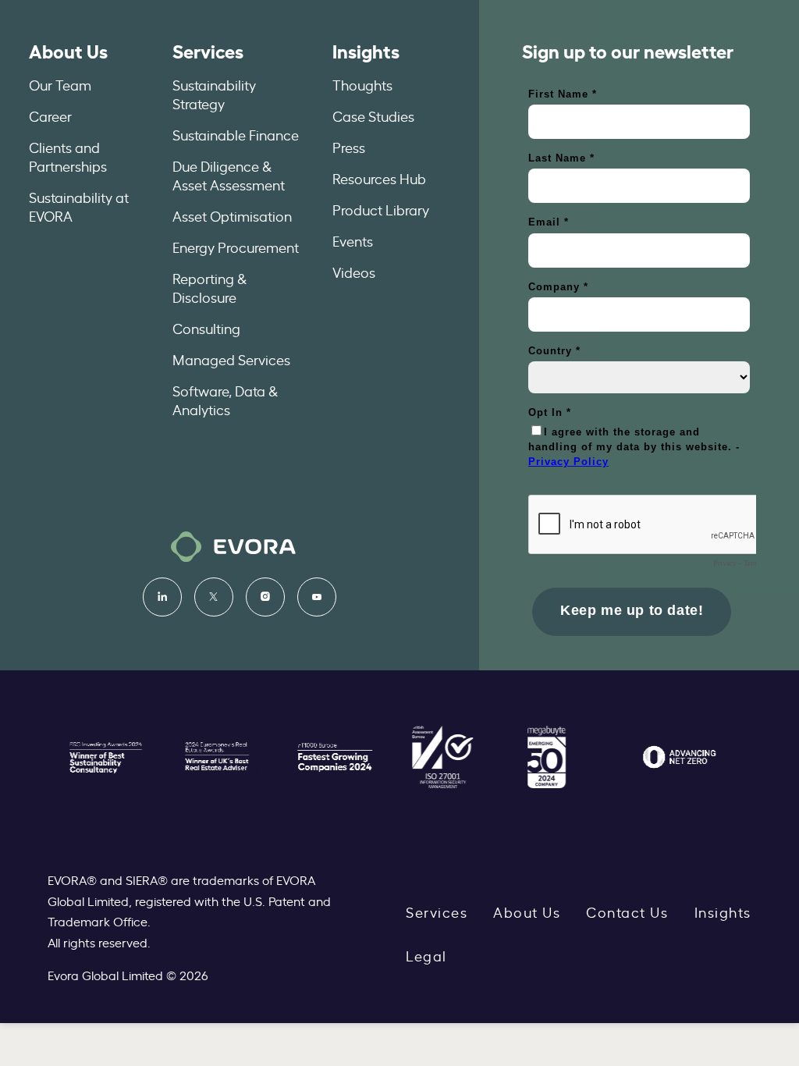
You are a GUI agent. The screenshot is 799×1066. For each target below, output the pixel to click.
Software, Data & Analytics (225, 399)
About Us (68, 49)
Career (50, 115)
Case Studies (373, 115)
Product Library (380, 209)
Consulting (206, 327)
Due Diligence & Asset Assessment (228, 175)
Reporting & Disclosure (209, 287)
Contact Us (627, 911)
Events (352, 240)
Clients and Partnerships (68, 156)
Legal (426, 955)
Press (348, 146)
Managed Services (231, 359)
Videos (353, 271)
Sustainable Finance (235, 134)
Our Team (60, 84)
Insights (366, 49)
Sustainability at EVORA (79, 206)
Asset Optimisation (232, 215)
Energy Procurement (235, 246)
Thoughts (362, 84)
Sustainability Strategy (214, 93)
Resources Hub (379, 178)
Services (207, 49)
